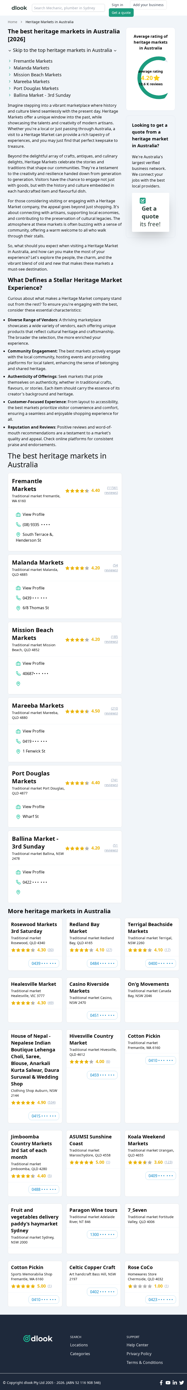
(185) (111, 639)
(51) (111, 847)
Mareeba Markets (32, 81)
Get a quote (121, 12)
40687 (35, 673)
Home (12, 22)
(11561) (111, 490)
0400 (161, 963)
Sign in (117, 4)
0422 (35, 882)
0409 (161, 1175)
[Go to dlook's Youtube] (168, 1382)
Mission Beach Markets (38, 75)
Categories (80, 1353)
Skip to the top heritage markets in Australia (62, 50)
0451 (102, 1015)
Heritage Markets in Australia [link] (50, 22)
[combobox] (68, 8)
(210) (111, 710)
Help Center (138, 1345)
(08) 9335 (36, 524)
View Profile (34, 514)
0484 (102, 963)
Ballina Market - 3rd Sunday (42, 95)
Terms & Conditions (145, 1362)
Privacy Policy (139, 1353)
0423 (161, 1299)
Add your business (148, 4)
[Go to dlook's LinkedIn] (174, 1382)
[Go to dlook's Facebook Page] (161, 1382)
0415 (44, 1116)
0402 (102, 1291)
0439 (35, 598)
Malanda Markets (31, 68)
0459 (102, 1075)
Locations (79, 1345)
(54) (111, 567)
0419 (35, 741)
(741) (111, 782)
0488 (44, 1189)
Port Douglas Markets (36, 88)
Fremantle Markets (33, 61)
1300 (102, 1234)
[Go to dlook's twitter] (181, 1382)
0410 (161, 1060)
